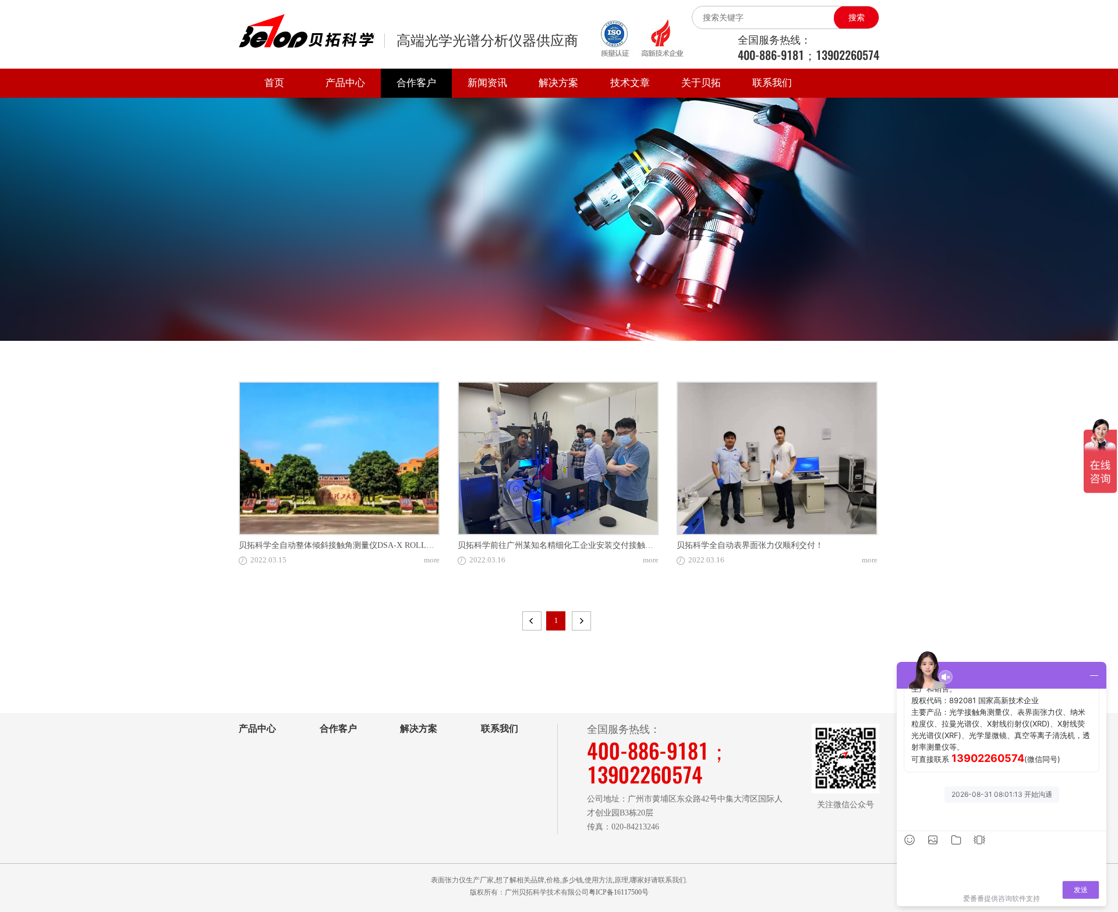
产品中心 (345, 82)
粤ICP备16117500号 (619, 892)
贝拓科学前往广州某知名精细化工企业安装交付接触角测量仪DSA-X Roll (588, 545)
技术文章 (630, 82)
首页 (274, 82)
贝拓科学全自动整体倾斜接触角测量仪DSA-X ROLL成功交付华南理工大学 (373, 545)
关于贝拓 (701, 82)
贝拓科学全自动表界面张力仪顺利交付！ (750, 545)
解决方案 (558, 82)
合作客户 (416, 82)
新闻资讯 (487, 82)
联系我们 (772, 82)
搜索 (856, 17)
